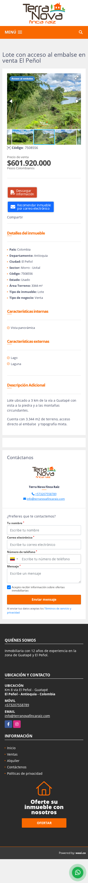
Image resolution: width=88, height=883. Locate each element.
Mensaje (14, 566)
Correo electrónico (20, 537)
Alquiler (13, 760)
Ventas (12, 754)
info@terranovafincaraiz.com (46, 499)
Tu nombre (15, 523)
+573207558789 (46, 494)
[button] (76, 77)
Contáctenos (17, 767)
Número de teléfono (22, 552)
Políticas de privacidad (24, 773)
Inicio (11, 748)
